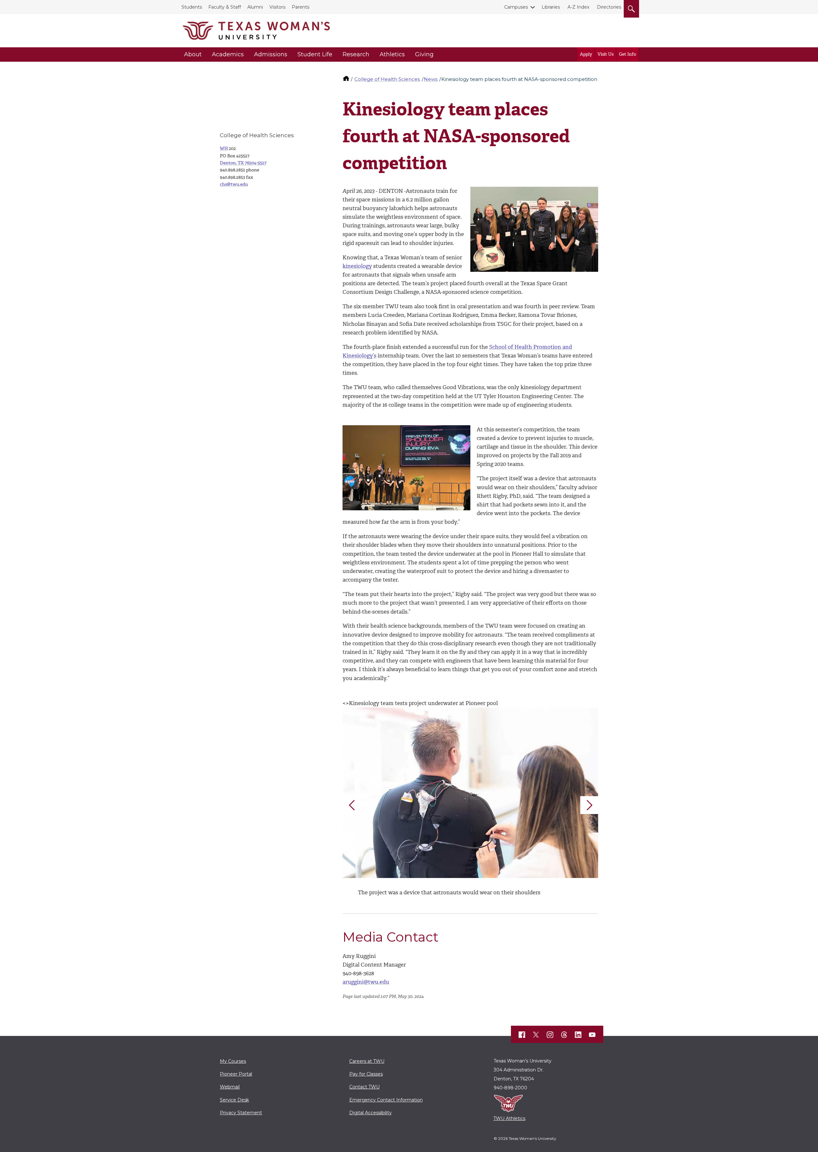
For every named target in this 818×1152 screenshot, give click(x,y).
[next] (589, 805)
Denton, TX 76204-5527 (243, 163)
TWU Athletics (509, 1118)
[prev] (351, 805)
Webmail (230, 1087)
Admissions (270, 54)
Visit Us (606, 54)
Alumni (255, 7)
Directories (609, 7)
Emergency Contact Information (386, 1100)
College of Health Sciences (387, 79)
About (193, 54)
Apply (586, 54)
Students (191, 7)
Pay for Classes (366, 1074)
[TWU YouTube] (592, 1035)
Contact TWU (364, 1087)
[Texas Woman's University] (256, 31)
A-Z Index (578, 7)
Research (356, 54)
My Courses (233, 1061)
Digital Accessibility (370, 1113)
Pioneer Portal (236, 1074)
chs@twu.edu (234, 184)
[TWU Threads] (564, 1034)
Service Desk (234, 1100)
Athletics (392, 54)
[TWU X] (536, 1034)
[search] (631, 7)
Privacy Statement (241, 1113)
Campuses (516, 7)
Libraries (551, 7)
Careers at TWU (366, 1061)
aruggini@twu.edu (366, 981)
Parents (300, 7)
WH (224, 148)
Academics (228, 54)
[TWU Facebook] (522, 1034)
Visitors (277, 7)
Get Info (627, 54)
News (430, 79)
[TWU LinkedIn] (578, 1034)
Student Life (314, 54)
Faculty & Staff (224, 7)
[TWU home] (347, 79)
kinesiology (357, 266)
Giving (424, 54)
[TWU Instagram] (550, 1034)
